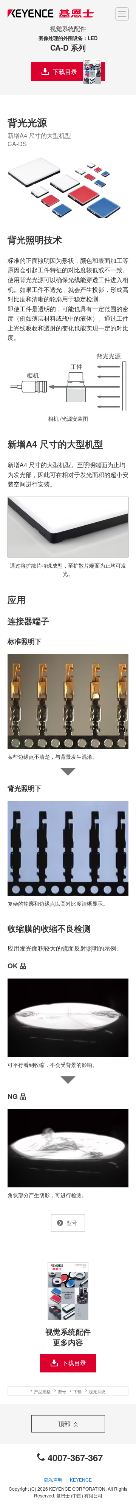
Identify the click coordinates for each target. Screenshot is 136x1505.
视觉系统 (97, 1391)
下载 (77, 1391)
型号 (62, 1391)
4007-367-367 (75, 1457)
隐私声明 (53, 1479)
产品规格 (42, 1391)
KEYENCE (81, 1479)
